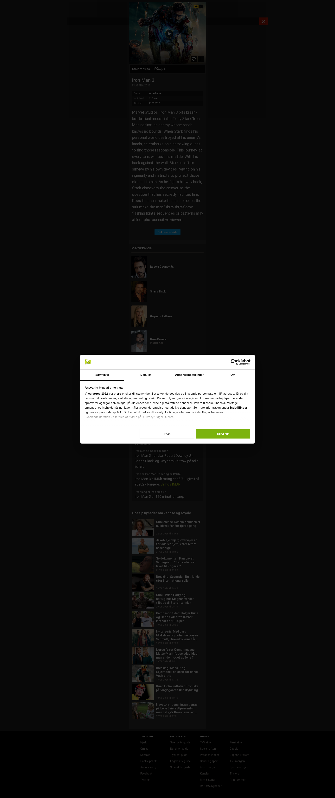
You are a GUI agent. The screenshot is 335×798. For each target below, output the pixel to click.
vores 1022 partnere (106, 393)
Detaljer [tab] (145, 374)
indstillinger (239, 407)
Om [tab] (233, 374)
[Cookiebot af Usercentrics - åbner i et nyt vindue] (233, 362)
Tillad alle (223, 434)
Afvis (166, 434)
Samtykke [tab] (102, 374)
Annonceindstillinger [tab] (189, 374)
